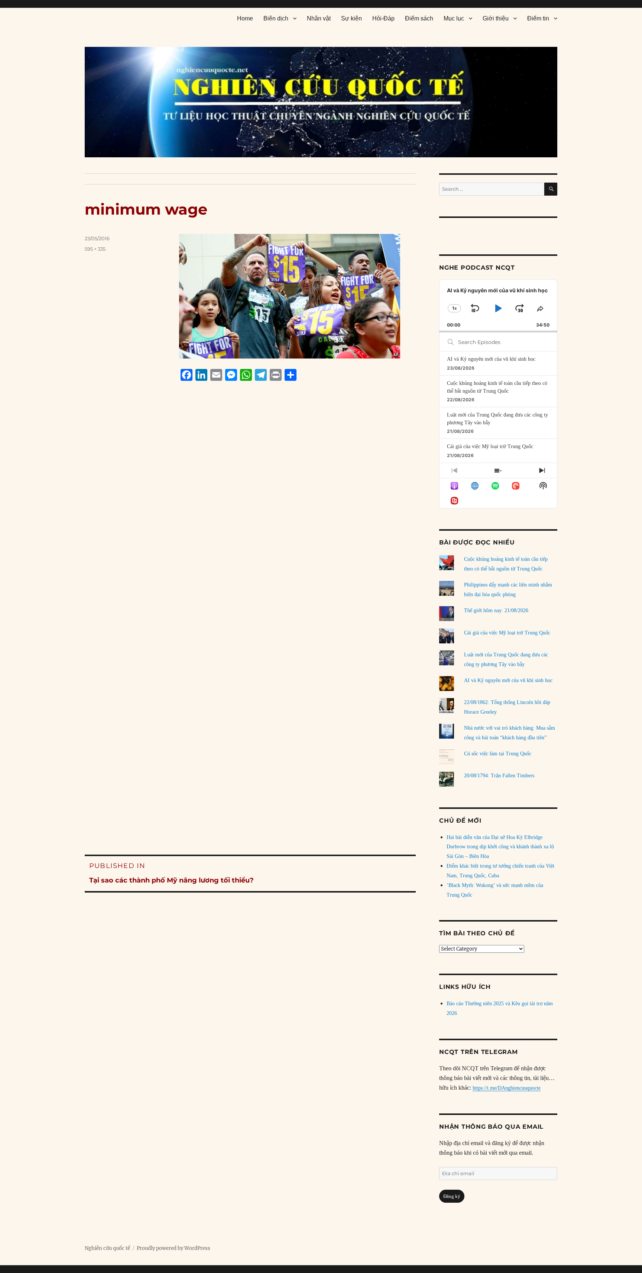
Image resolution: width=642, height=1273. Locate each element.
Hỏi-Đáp (383, 18)
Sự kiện (351, 18)
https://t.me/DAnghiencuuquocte (507, 1088)
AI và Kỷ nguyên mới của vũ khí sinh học (491, 359)
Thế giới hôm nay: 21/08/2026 (496, 610)
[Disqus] (250, 528)
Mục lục (454, 18)
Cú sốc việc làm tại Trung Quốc (497, 753)
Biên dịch (275, 18)
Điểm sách (419, 18)
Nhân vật (319, 18)
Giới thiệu (496, 18)
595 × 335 (95, 249)
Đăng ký (451, 1196)
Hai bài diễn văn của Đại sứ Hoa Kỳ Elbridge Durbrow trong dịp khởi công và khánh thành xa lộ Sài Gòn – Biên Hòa (500, 847)
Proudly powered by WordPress (173, 1248)
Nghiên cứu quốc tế (107, 1248)
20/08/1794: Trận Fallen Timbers (499, 775)
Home (245, 18)
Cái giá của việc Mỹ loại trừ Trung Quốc (490, 446)
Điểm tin (538, 18)
